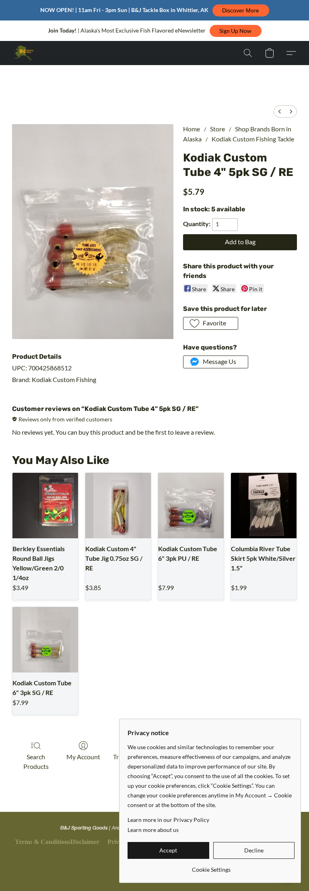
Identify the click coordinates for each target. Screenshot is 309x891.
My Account (83, 756)
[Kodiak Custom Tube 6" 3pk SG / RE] (45, 639)
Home (191, 129)
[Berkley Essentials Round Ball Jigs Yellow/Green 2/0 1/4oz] (45, 505)
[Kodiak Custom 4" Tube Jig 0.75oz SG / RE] (118, 505)
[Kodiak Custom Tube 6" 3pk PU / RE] (191, 505)
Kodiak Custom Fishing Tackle (253, 139)
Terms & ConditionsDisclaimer (57, 841)
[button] (240, 10)
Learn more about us (153, 829)
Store (217, 129)
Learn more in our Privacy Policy (168, 819)
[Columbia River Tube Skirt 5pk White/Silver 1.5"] (264, 505)
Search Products (36, 761)
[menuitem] (279, 111)
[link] (211, 867)
